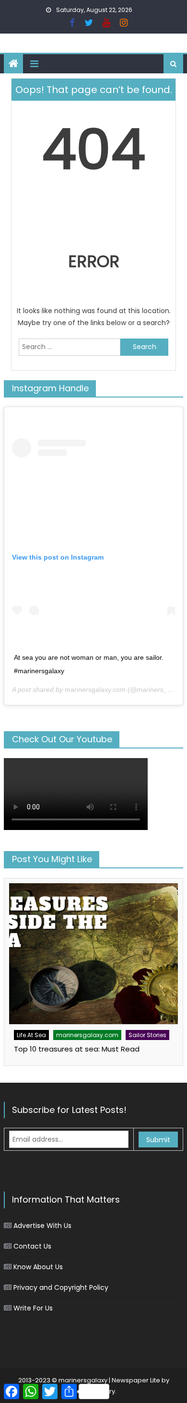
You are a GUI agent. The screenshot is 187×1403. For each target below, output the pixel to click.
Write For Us (33, 1308)
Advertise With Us (42, 1225)
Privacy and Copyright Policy (60, 1287)
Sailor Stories (147, 1035)
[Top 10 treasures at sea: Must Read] (93, 953)
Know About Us (38, 1267)
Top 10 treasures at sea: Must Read (77, 1049)
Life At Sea (31, 1035)
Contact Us (32, 1246)
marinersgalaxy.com (95, 689)
